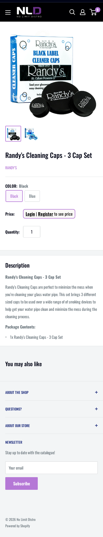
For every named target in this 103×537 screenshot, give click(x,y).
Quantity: (12, 232)
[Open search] (72, 12)
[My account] (82, 12)
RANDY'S (11, 167)
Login (30, 214)
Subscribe (21, 483)
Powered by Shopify (17, 525)
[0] (93, 12)
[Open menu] (8, 12)
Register (45, 214)
